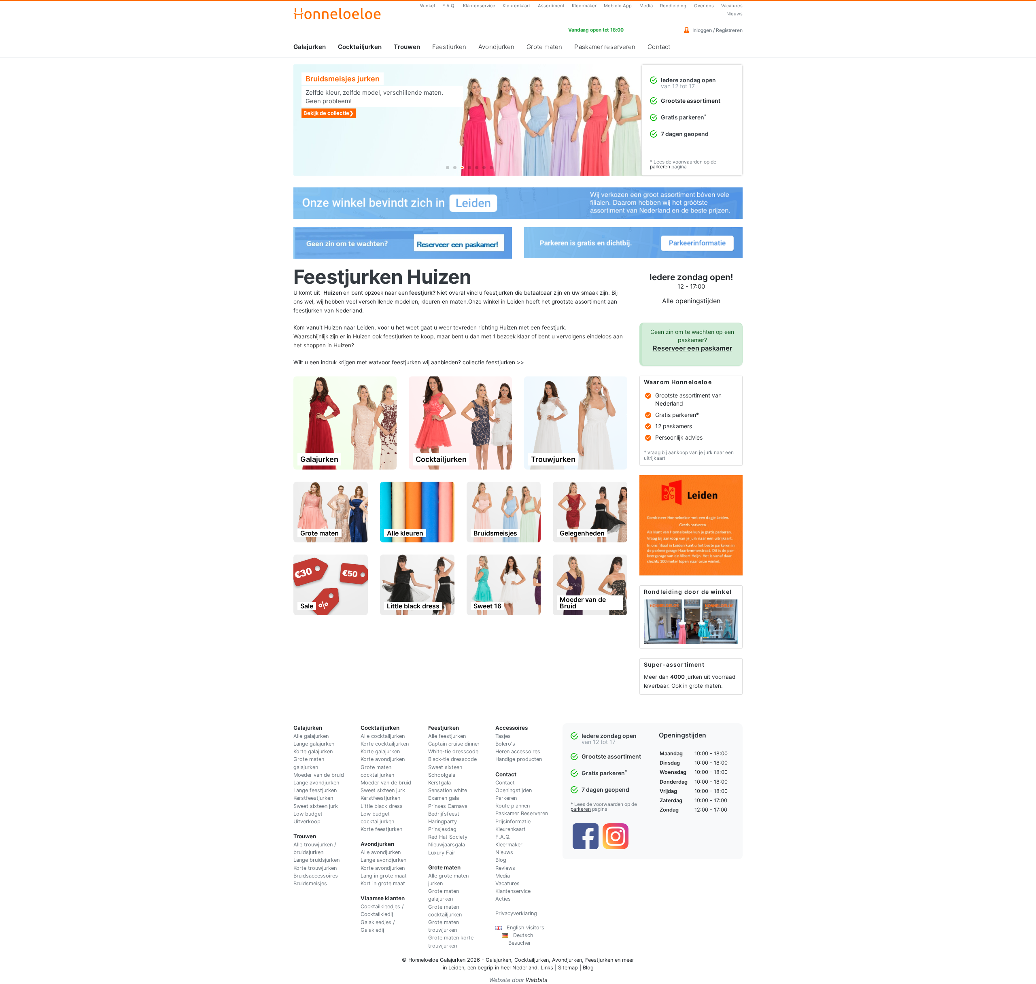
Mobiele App (618, 6)
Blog (500, 860)
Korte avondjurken (383, 759)
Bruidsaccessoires (315, 876)
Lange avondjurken (316, 783)
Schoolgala (441, 775)
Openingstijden (513, 790)
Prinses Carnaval (448, 806)
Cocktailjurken (360, 47)
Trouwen (407, 47)
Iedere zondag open (688, 80)
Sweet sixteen (445, 767)
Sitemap (568, 968)
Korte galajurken (313, 751)
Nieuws (734, 14)
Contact (659, 47)
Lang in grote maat (384, 876)
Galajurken (309, 47)
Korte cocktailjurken (385, 744)
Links (547, 968)
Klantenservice (479, 6)
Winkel (427, 6)
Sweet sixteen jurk (315, 806)
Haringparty (442, 821)
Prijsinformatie (513, 821)
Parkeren (506, 798)
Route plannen (512, 806)
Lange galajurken (313, 744)
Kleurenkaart (516, 6)
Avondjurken (496, 47)
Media (646, 6)
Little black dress (382, 806)
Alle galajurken (311, 736)
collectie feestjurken (489, 362)
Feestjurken (449, 47)
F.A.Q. (448, 6)
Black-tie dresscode (452, 759)
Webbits (536, 979)
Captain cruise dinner (454, 744)
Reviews (505, 868)
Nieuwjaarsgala (446, 845)
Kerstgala (439, 783)
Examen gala (443, 798)
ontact (507, 783)
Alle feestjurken (447, 736)
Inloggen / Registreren (717, 30)
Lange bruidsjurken (316, 860)
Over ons (704, 6)
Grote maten (544, 47)
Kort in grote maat (383, 883)
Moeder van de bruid (318, 775)
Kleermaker (584, 6)
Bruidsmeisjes (310, 883)
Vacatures (732, 6)
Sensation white (447, 790)
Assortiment (551, 6)
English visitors (523, 927)
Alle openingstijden (691, 301)
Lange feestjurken (315, 790)
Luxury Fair (441, 853)
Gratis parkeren (684, 117)
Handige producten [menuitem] (518, 759)
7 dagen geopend (685, 133)
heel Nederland (519, 968)
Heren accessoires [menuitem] (517, 751)
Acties (503, 899)
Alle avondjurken (381, 852)
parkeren (660, 167)
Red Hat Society (447, 837)
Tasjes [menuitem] (503, 736)
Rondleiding (673, 6)
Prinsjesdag (442, 829)
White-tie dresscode (453, 751)
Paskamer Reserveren (521, 813)
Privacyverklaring (516, 913)
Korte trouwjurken (315, 868)
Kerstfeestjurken (313, 798)
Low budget (308, 814)
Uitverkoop (307, 821)
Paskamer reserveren (604, 47)
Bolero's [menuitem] (505, 744)
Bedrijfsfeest (443, 814)
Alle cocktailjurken (383, 736)
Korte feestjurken (381, 829)
